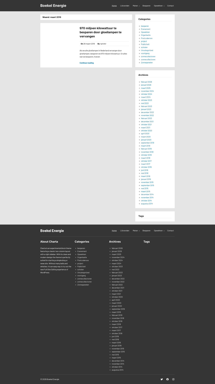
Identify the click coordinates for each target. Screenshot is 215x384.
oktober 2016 (146, 167)
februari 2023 (146, 106)
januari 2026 (146, 85)
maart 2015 (145, 191)
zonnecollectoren (148, 56)
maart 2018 (145, 158)
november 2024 (147, 91)
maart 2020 (146, 136)
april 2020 (145, 133)
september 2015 (147, 185)
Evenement (145, 29)
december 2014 (147, 194)
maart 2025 (145, 88)
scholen (144, 47)
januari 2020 (146, 140)
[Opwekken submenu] (164, 5)
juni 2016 (144, 170)
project (144, 41)
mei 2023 (145, 103)
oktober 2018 (146, 155)
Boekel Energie (53, 5)
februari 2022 (146, 118)
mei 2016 (144, 173)
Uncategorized (147, 50)
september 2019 (147, 143)
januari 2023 (146, 109)
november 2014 (147, 197)
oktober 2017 (146, 161)
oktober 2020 (146, 130)
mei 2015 (144, 188)
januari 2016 (146, 179)
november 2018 (147, 152)
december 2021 (147, 121)
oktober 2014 (146, 200)
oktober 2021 (146, 124)
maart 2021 (145, 127)
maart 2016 (145, 176)
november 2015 (147, 182)
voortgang (145, 53)
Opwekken (145, 32)
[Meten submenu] (139, 5)
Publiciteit (145, 44)
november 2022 (147, 115)
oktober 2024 (146, 94)
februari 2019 (146, 149)
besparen (145, 26)
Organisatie (145, 35)
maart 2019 (145, 146)
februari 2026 (146, 82)
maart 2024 (145, 97)
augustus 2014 (147, 203)
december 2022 (147, 112)
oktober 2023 (146, 100)
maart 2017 (145, 164)
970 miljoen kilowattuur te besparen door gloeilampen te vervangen (100, 32)
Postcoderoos (146, 38)
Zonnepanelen (147, 62)
